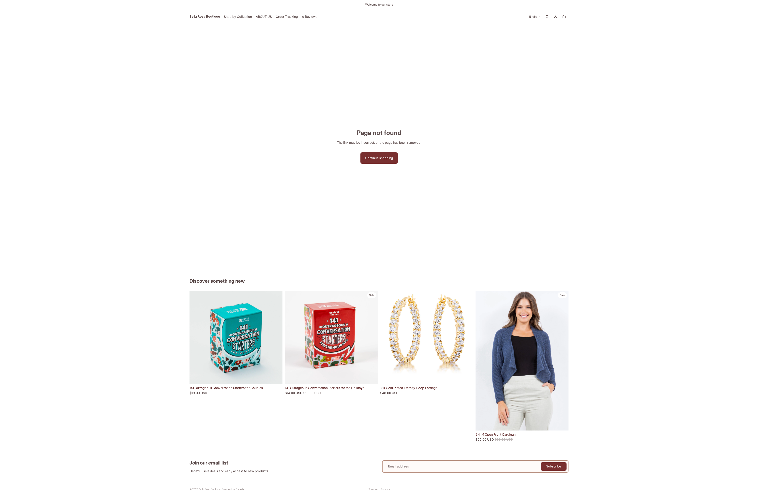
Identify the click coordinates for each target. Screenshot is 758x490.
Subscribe (553, 466)
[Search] (547, 16)
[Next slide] (276, 337)
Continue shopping (379, 158)
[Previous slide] (195, 337)
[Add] (276, 377)
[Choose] (562, 424)
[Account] (555, 16)
